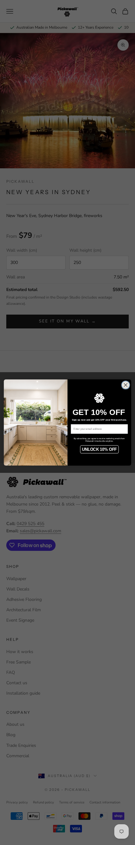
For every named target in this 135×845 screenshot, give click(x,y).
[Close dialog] (125, 385)
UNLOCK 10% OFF (99, 449)
